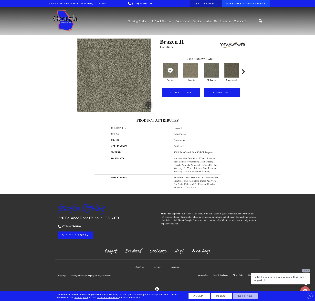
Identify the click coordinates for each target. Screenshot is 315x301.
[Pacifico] (170, 70)
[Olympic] (191, 70)
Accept (199, 295)
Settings (245, 295)
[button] (75, 235)
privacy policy (81, 297)
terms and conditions (108, 297)
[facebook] (157, 289)
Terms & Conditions (220, 275)
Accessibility (203, 275)
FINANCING (221, 92)
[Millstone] (211, 70)
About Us (140, 266)
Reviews (157, 266)
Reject (221, 295)
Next (243, 67)
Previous (158, 67)
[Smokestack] (232, 70)
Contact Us (180, 92)
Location (175, 266)
